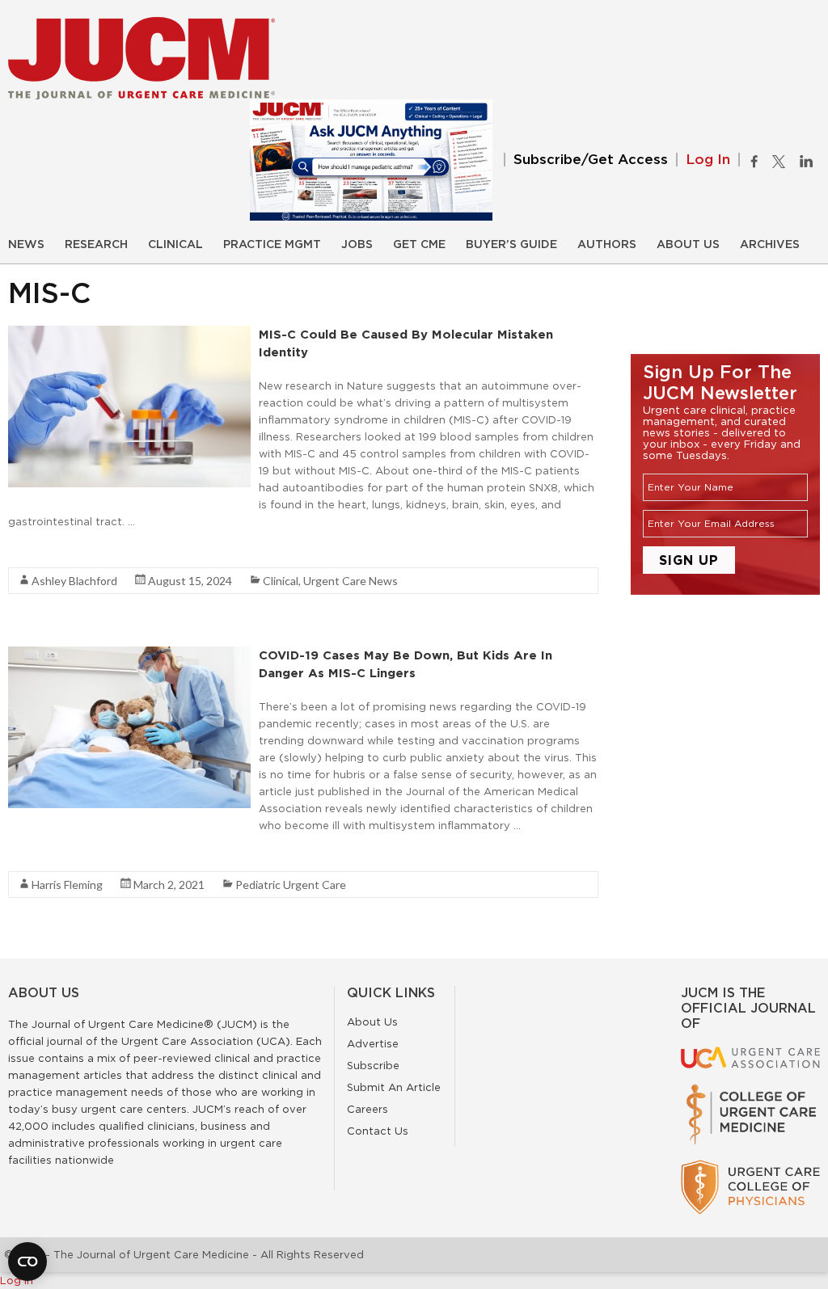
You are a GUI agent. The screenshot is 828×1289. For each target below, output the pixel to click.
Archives (770, 245)
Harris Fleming (67, 884)
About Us (688, 245)
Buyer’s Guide (511, 245)
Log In (708, 159)
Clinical (175, 245)
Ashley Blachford (74, 581)
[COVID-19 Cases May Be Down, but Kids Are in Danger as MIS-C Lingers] (129, 654)
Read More (36, 550)
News (26, 245)
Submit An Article (394, 1087)
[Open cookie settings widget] (27, 1261)
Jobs (357, 245)
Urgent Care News (350, 581)
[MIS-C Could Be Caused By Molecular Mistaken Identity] (129, 333)
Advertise (373, 1043)
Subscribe (373, 1065)
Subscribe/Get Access (590, 159)
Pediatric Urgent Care (290, 884)
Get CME (419, 245)
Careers (367, 1108)
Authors (606, 245)
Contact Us (377, 1130)
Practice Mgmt (272, 245)
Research (96, 245)
